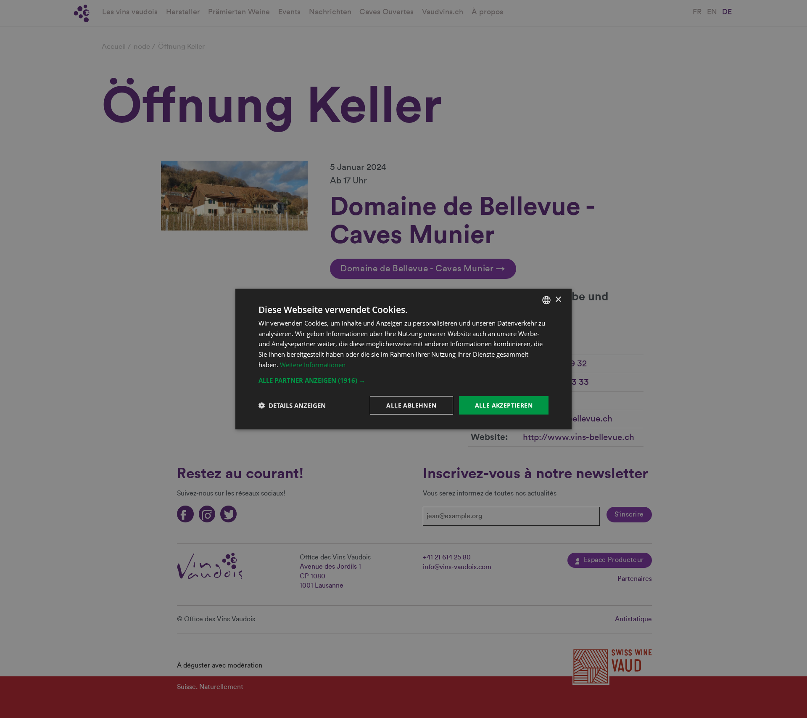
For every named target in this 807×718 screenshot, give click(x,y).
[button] (403, 380)
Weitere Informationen (312, 364)
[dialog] (403, 359)
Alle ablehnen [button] (411, 405)
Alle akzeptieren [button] (504, 405)
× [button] (558, 300)
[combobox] (546, 300)
